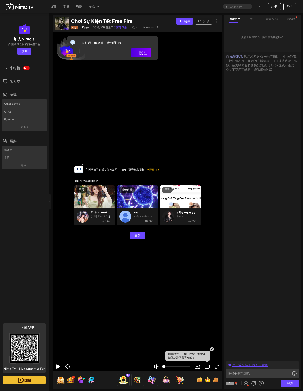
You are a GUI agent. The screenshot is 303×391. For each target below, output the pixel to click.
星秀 (7, 157)
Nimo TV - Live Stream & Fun (24, 348)
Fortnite (9, 119)
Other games (12, 103)
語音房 (8, 150)
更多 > (24, 126)
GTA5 (7, 111)
